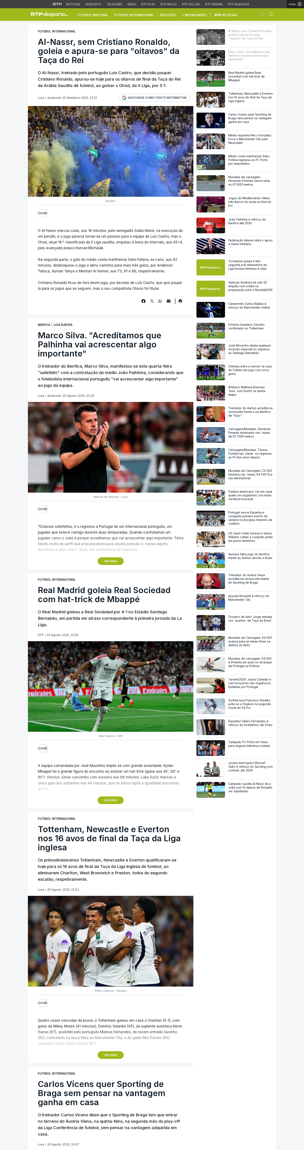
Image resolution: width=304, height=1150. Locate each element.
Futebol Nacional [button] (92, 15)
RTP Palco (168, 4)
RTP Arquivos (238, 4)
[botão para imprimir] (180, 302)
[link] (51, 14)
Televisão (114, 4)
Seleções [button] (168, 15)
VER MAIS (110, 561)
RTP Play (148, 4)
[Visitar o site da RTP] (57, 4)
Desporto (93, 4)
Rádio (131, 4)
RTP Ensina (214, 4)
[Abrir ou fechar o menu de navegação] (269, 14)
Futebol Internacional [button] (134, 15)
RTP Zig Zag (191, 4)
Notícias (73, 4)
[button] (263, 15)
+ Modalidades (194, 15)
